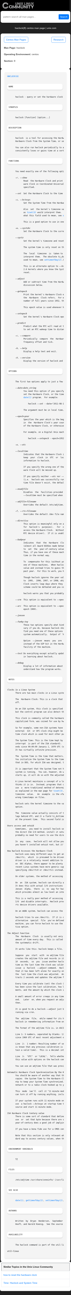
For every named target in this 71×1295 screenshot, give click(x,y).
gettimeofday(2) (34, 1200)
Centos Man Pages (16, 39)
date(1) (27, 397)
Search (64, 16)
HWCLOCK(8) (13, 76)
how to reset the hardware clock (20, 1275)
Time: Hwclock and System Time (20, 1283)
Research (58, 39)
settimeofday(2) (53, 260)
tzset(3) (31, 212)
